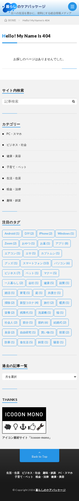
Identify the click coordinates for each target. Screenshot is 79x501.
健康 (49, 283)
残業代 (26, 312)
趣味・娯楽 (14, 200)
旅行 (49, 302)
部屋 (64, 332)
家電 (25, 293)
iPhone (45, 233)
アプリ (62, 243)
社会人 (11, 322)
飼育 (43, 342)
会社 (33, 283)
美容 (9, 332)
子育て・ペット (17, 167)
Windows (66, 233)
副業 (64, 283)
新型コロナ (29, 302)
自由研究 (28, 332)
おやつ (28, 243)
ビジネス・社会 (17, 145)
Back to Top (39, 456)
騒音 (58, 342)
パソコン (62, 263)
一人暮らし (14, 283)
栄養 (9, 312)
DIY (29, 233)
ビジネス (12, 273)
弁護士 (54, 293)
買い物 (47, 332)
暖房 (64, 302)
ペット (32, 273)
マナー (50, 273)
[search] (73, 101)
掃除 (9, 302)
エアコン (12, 253)
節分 (28, 322)
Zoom (10, 243)
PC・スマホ (14, 134)
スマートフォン (36, 263)
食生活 (26, 342)
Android (12, 233)
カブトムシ (50, 253)
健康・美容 (14, 156)
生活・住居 (14, 178)
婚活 (9, 293)
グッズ (11, 263)
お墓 (45, 243)
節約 (43, 322)
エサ (31, 253)
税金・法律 (14, 189)
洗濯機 (44, 312)
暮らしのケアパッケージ (51, 490)
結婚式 (60, 322)
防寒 (9, 342)
